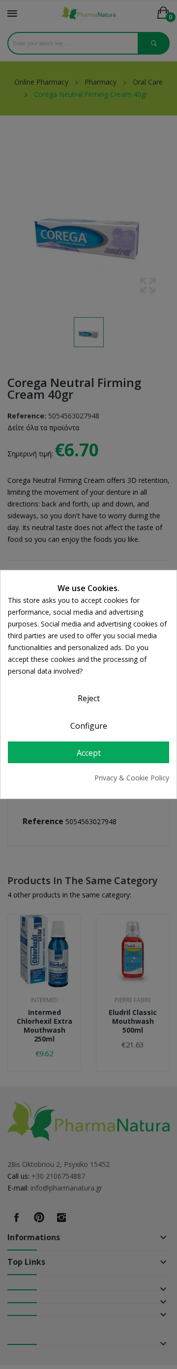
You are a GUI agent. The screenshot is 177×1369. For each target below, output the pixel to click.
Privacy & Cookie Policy (131, 777)
